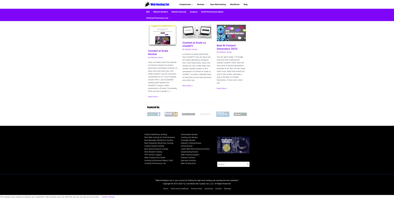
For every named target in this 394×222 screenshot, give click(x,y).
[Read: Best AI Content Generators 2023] (231, 33)
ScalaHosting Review (189, 152)
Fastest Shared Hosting (154, 146)
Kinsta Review (187, 146)
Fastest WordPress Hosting (155, 134)
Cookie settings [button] (108, 197)
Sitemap (227, 189)
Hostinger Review (188, 140)
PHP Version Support (153, 155)
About (165, 189)
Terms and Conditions (180, 189)
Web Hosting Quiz (188, 163)
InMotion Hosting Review (191, 143)
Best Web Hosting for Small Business (159, 137)
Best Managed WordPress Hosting (158, 140)
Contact (218, 189)
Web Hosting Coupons (190, 155)
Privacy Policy (196, 189)
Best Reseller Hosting (153, 152)
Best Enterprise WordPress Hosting (158, 143)
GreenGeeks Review (189, 134)
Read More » (153, 96)
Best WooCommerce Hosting (156, 149)
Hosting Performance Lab (155, 163)
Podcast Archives (188, 158)
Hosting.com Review (189, 137)
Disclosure (208, 189)
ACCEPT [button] (121, 197)
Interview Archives (188, 160)
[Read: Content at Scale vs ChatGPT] (197, 31)
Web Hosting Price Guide (154, 158)
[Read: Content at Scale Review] (162, 35)
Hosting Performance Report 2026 (158, 160)
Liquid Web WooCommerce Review (195, 149)
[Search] (247, 164)
